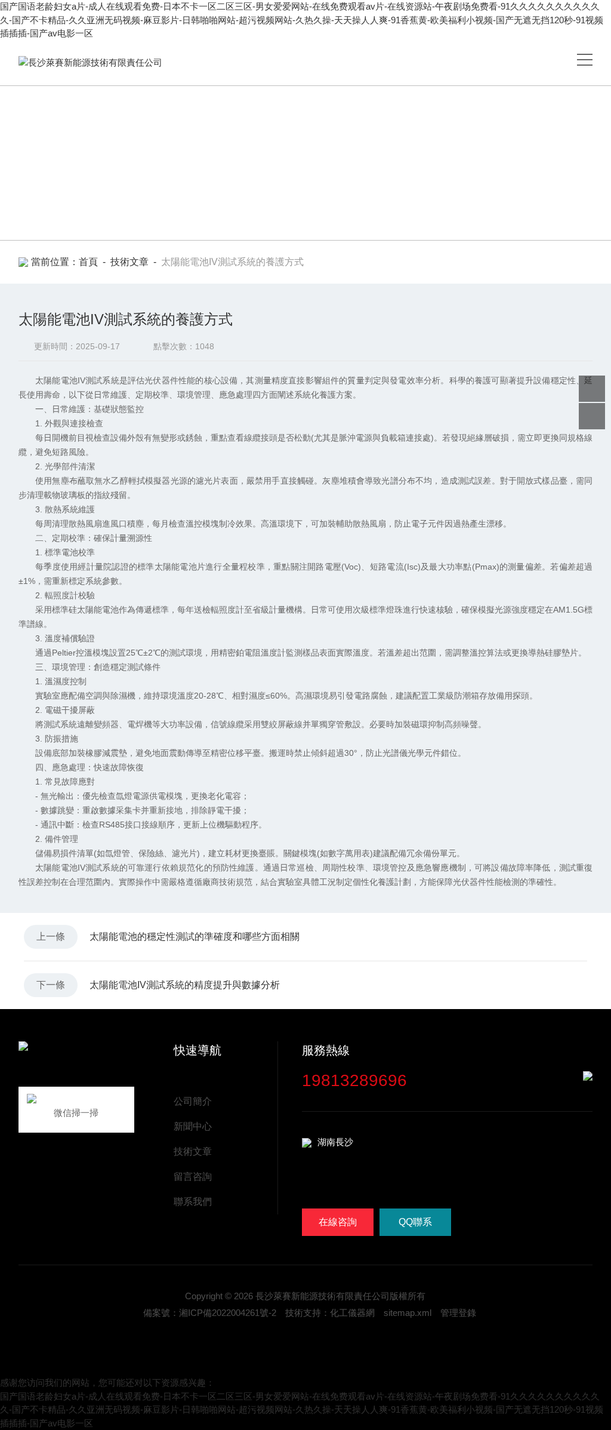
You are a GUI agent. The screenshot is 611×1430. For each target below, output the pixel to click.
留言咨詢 (193, 1176)
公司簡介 (193, 1101)
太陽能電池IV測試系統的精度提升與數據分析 (185, 985)
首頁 (88, 262)
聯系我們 (193, 1202)
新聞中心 (193, 1126)
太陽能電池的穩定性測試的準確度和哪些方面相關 (195, 936)
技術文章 (129, 262)
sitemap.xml (407, 1313)
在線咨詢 (338, 1222)
